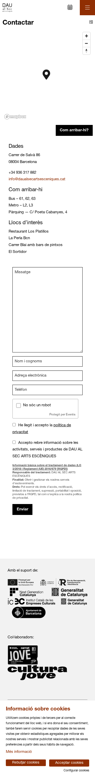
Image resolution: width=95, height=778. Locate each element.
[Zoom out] (86, 43)
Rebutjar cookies (25, 763)
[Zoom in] (86, 36)
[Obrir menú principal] (87, 7)
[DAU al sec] (6, 8)
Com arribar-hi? (74, 130)
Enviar (22, 509)
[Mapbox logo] (15, 117)
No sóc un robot (37, 405)
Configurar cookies (76, 770)
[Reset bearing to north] (86, 50)
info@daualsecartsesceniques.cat (37, 179)
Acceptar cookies (69, 763)
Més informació (19, 752)
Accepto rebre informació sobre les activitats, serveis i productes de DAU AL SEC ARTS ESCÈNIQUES (47, 449)
